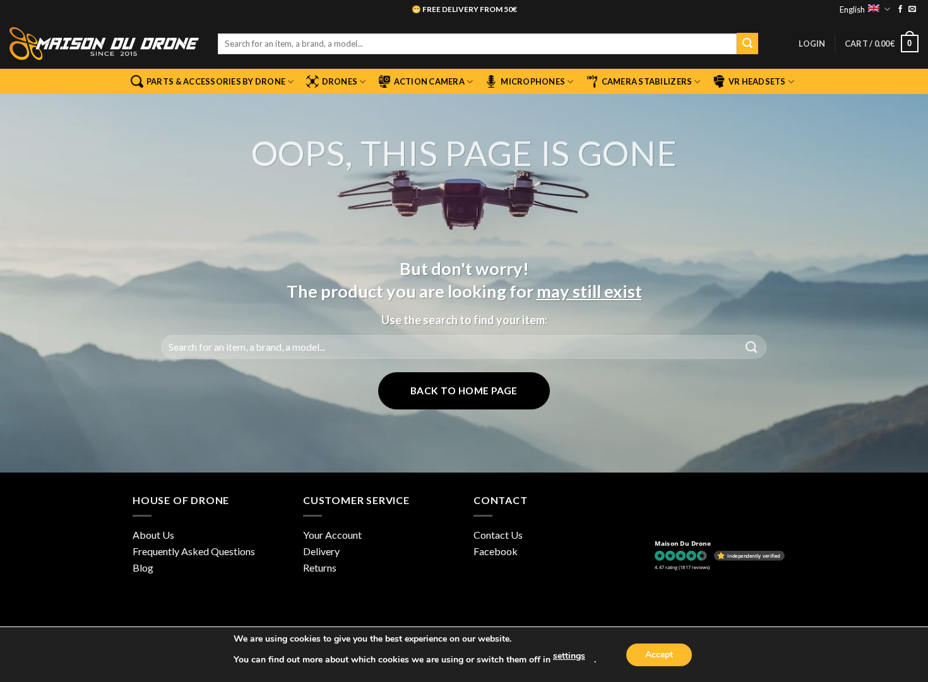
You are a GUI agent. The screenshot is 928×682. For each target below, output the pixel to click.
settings (569, 656)
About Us (153, 535)
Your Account (332, 535)
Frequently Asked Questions (194, 551)
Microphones (533, 81)
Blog (143, 567)
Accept (659, 655)
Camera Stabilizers (647, 81)
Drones (340, 81)
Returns (319, 567)
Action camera (429, 81)
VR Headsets (757, 81)
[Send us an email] (912, 9)
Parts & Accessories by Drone (215, 81)
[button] (812, 43)
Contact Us (498, 535)
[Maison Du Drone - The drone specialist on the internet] (104, 43)
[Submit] (747, 43)
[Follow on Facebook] (900, 9)
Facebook (495, 551)
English (852, 9)
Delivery (321, 551)
